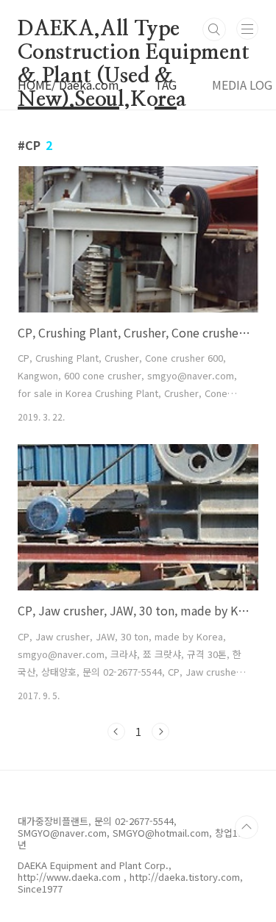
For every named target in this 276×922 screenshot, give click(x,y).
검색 (214, 29)
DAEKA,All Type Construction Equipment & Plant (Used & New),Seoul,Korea (134, 30)
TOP (246, 827)
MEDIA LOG (242, 84)
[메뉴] (247, 29)
